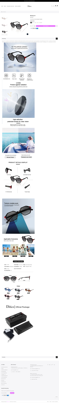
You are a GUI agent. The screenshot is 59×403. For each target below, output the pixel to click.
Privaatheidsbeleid (4, 377)
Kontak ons (3, 384)
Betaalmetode (3, 378)
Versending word (32, 19)
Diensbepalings (3, 371)
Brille (2, 6)
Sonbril (5, 6)
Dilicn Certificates (4, 383)
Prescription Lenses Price (10, 6)
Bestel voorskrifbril (18, 6)
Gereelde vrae (3, 381)
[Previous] (9, 25)
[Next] (27, 25)
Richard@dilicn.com (15, 369)
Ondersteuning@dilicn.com (36, 368)
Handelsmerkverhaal (4, 367)
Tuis (1, 11)
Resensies (2, 380)
